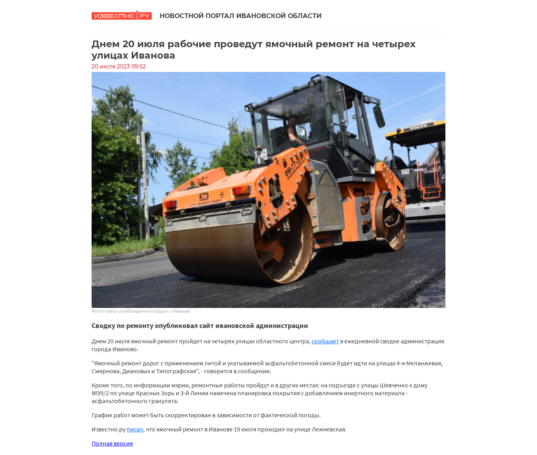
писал (135, 429)
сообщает (325, 341)
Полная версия (112, 443)
